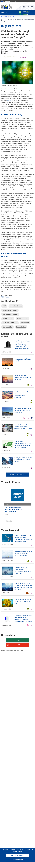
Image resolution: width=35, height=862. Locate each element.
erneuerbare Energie (16, 306)
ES (9, 26)
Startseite (4, 16)
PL (20, 26)
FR (13, 26)
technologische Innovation (10, 314)
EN (6, 26)
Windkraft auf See (8, 318)
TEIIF (4, 306)
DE (2, 26)
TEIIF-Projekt (5, 297)
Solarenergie (25, 322)
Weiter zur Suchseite (16, 474)
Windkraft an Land (22, 318)
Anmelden (20, 7)
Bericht (9, 100)
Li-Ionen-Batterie (21, 327)
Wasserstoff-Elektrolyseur (10, 322)
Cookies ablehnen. (17, 859)
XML (19, 640)
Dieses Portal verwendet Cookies (12, 849)
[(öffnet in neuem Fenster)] (6, 6)
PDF (19, 645)
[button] (24, 7)
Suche (28, 7)
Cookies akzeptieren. (17, 855)
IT (16, 26)
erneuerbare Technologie (10, 310)
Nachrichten (13, 16)
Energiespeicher (7, 327)
